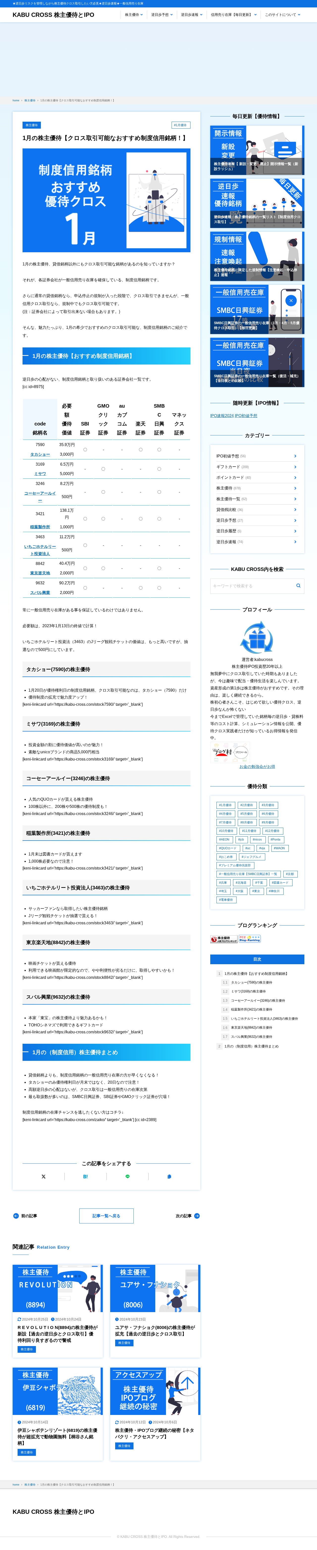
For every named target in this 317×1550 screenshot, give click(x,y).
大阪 (240, 891)
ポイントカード (233, 477)
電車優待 (227, 900)
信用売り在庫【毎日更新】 (232, 15)
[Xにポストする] (43, 1176)
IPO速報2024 (222, 416)
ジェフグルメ (252, 857)
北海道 (242, 882)
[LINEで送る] (128, 1176)
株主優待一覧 (231, 499)
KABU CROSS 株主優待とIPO (53, 14)
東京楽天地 (40, 573)
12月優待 (273, 831)
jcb (242, 839)
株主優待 (132, 15)
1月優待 (226, 805)
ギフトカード (232, 467)
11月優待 (250, 831)
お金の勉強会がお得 (257, 766)
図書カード (281, 882)
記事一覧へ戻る (106, 1216)
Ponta (276, 839)
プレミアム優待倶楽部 (236, 865)
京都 (291, 874)
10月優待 (227, 831)
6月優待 (269, 814)
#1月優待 (180, 125)
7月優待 (226, 822)
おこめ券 (227, 857)
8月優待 (247, 822)
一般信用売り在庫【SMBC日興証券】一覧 (249, 874)
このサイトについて (280, 15)
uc (248, 848)
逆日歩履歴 (228, 531)
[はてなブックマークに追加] (85, 1176)
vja (263, 848)
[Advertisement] (158, 59)
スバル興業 (40, 593)
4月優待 (226, 814)
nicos (258, 839)
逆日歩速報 (189, 15)
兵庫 (224, 882)
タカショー (40, 454)
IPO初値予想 (246, 416)
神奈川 (275, 891)
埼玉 (224, 891)
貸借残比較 (229, 509)
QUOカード (229, 848)
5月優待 (247, 814)
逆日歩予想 (160, 15)
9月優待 (269, 822)
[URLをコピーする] (169, 1176)
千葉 (260, 882)
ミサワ (40, 474)
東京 (257, 891)
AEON (225, 839)
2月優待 (247, 805)
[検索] (298, 586)
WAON (280, 848)
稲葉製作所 (40, 527)
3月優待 (269, 805)
